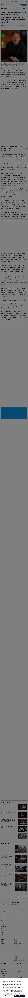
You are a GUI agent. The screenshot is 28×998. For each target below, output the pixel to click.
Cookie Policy (16, 993)
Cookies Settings (7, 995)
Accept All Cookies (19, 995)
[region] (14, 988)
